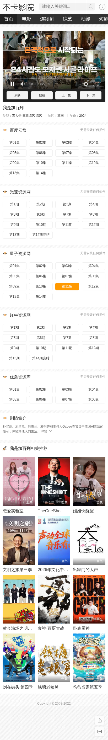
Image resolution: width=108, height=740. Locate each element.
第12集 (93, 163)
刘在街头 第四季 (18, 687)
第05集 (14, 153)
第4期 (93, 204)
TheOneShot (50, 511)
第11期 (67, 225)
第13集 (14, 173)
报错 (42, 95)
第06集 (41, 153)
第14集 (41, 173)
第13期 (14, 235)
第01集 (14, 143)
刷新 (17, 95)
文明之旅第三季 (17, 569)
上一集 (66, 95)
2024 (83, 116)
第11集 (67, 163)
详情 (44, 431)
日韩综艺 (28, 116)
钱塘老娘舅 (48, 687)
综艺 (39, 116)
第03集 (67, 143)
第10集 (41, 163)
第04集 (93, 143)
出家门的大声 (85, 569)
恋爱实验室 (13, 511)
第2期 (40, 204)
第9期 (14, 225)
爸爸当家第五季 (87, 687)
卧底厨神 (81, 628)
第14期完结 (41, 235)
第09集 (14, 163)
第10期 (41, 225)
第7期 (67, 214)
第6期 (40, 214)
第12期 (93, 225)
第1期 (14, 204)
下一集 (90, 95)
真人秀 (16, 116)
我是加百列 (13, 107)
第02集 (41, 143)
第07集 (67, 153)
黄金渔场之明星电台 (21, 628)
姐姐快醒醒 (83, 511)
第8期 (93, 214)
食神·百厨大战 (51, 628)
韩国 (60, 116)
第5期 (14, 214)
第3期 (67, 204)
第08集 (93, 153)
